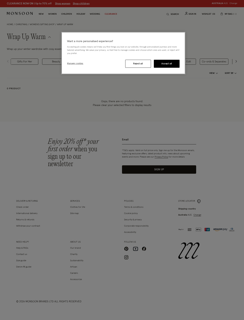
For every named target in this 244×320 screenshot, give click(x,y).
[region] (123, 53)
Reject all (138, 64)
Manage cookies (75, 63)
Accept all (166, 64)
